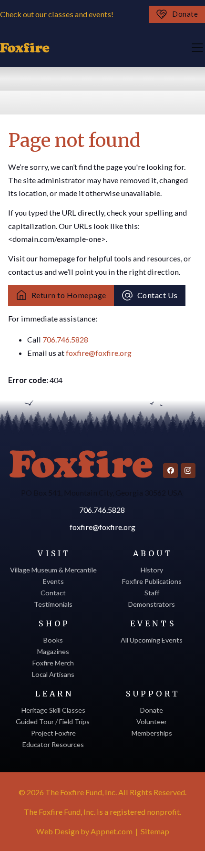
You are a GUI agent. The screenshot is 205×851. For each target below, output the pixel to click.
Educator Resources (53, 744)
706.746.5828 (65, 339)
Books (53, 640)
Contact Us (157, 295)
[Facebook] (170, 470)
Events (53, 581)
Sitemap (155, 831)
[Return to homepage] (81, 464)
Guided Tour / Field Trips (53, 721)
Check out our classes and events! (57, 14)
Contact (53, 593)
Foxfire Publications (152, 581)
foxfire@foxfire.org (99, 352)
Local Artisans (53, 674)
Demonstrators (151, 604)
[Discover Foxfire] (25, 47)
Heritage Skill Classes (53, 710)
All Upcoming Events (152, 640)
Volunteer (151, 721)
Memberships (152, 733)
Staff (151, 593)
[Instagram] (188, 470)
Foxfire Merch (53, 663)
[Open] (197, 47)
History (152, 570)
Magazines (53, 651)
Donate (185, 14)
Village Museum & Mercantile (53, 570)
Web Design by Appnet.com (84, 831)
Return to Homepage (68, 295)
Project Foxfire (53, 733)
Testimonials (53, 604)
